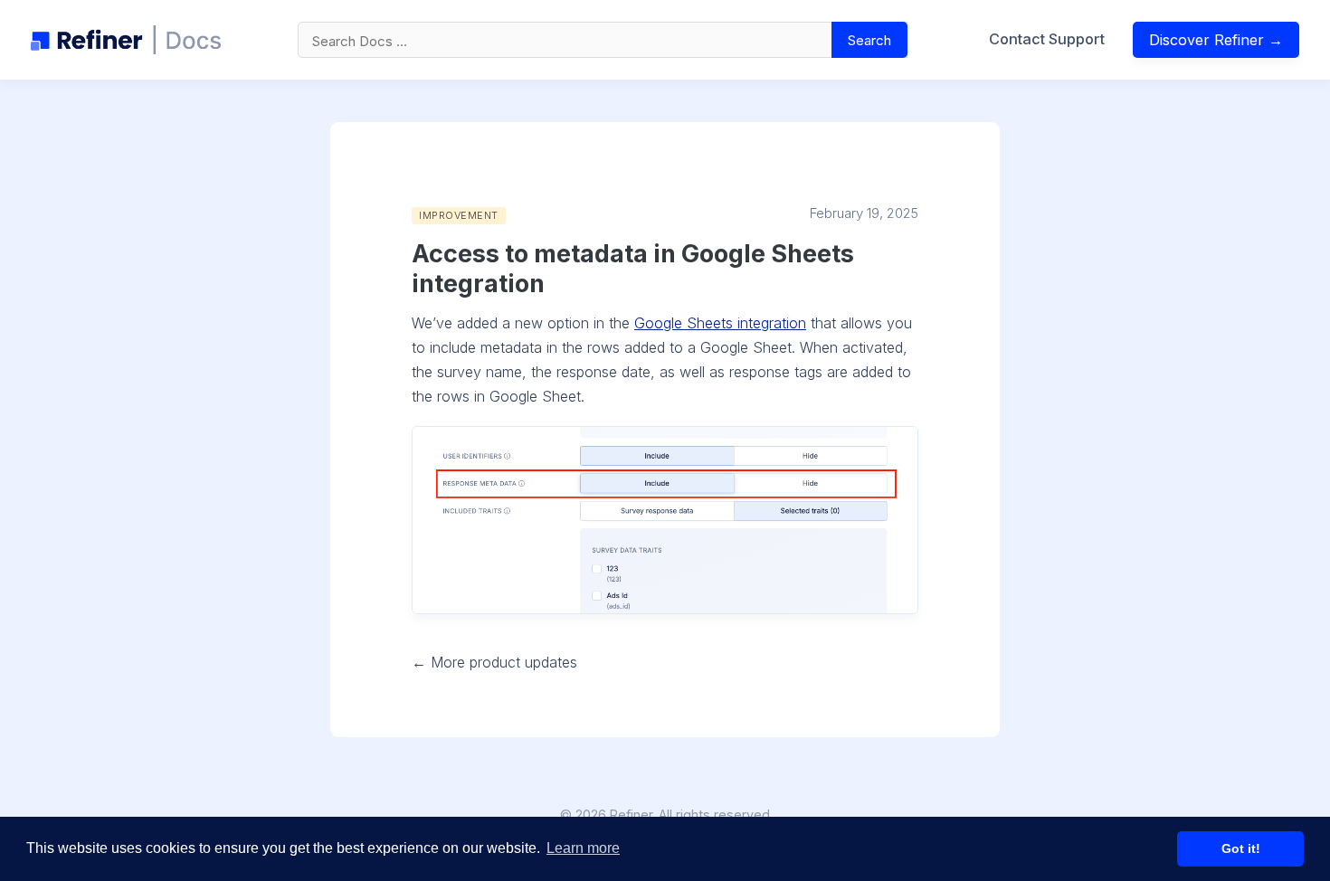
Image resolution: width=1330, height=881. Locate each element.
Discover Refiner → (1216, 40)
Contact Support (1047, 39)
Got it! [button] (1240, 848)
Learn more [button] (583, 848)
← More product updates (494, 662)
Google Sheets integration (720, 323)
